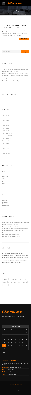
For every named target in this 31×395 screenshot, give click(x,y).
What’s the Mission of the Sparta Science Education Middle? (15, 69)
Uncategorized (5, 180)
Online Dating (5, 176)
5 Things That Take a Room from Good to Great (14, 26)
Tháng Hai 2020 (5, 128)
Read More (24, 39)
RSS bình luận (5, 204)
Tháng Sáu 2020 (6, 118)
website (10, 285)
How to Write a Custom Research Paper (11, 83)
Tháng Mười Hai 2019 (7, 133)
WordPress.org (5, 205)
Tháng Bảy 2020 (6, 115)
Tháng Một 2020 (6, 130)
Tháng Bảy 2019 (6, 146)
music (15, 282)
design (16, 279)
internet (4, 282)
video (3, 183)
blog (3, 173)
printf (19, 282)
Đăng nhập (4, 200)
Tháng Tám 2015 (6, 151)
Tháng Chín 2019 (6, 141)
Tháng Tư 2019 (5, 148)
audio (3, 171)
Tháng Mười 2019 (6, 138)
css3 (13, 279)
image (3, 174)
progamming (24, 282)
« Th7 (3, 353)
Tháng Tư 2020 (5, 123)
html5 (21, 279)
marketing (10, 282)
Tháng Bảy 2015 (6, 153)
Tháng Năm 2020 (6, 120)
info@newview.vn (12, 372)
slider (3, 178)
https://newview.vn (12, 374)
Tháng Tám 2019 (6, 143)
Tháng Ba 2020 (5, 125)
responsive (5, 285)
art (9, 279)
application (5, 279)
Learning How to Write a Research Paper (11, 81)
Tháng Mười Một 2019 (7, 135)
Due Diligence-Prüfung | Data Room (10, 71)
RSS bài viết (4, 202)
